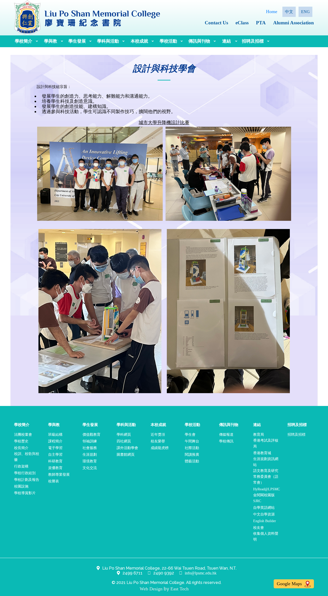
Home (271, 11)
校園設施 (21, 486)
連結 (226, 41)
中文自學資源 (264, 514)
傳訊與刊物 (199, 41)
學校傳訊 (226, 441)
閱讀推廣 (192, 454)
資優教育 (55, 468)
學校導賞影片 (25, 493)
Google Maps (290, 583)
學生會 (190, 434)
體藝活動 (192, 461)
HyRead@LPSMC (266, 489)
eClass (242, 22)
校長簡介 (21, 448)
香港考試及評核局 (265, 443)
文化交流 (90, 468)
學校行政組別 (25, 473)
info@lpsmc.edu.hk (201, 573)
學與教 (50, 41)
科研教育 (55, 461)
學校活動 (168, 41)
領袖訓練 (90, 441)
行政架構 (21, 466)
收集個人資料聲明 (265, 536)
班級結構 (55, 434)
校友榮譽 (158, 441)
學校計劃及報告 (26, 480)
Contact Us (216, 22)
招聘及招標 (253, 41)
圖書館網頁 (126, 454)
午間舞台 (192, 441)
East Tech (179, 588)
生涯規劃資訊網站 (265, 462)
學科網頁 (124, 434)
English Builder (264, 521)
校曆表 (53, 481)
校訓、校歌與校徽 (26, 457)
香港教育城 (262, 453)
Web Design (151, 588)
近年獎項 (158, 434)
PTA (261, 22)
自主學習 (55, 454)
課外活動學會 (127, 448)
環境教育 (90, 461)
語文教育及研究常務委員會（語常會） (265, 476)
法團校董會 (23, 434)
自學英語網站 (264, 508)
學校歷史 (21, 441)
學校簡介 (23, 41)
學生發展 (77, 41)
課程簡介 (55, 441)
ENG (305, 11)
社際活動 (192, 448)
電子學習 (55, 448)
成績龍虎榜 (160, 448)
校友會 (258, 528)
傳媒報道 (226, 434)
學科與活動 (108, 41)
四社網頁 (124, 441)
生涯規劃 (90, 454)
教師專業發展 (59, 474)
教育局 (258, 434)
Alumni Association (293, 22)
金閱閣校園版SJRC (264, 498)
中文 (289, 11)
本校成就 (139, 41)
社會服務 (90, 448)
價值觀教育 (91, 434)
